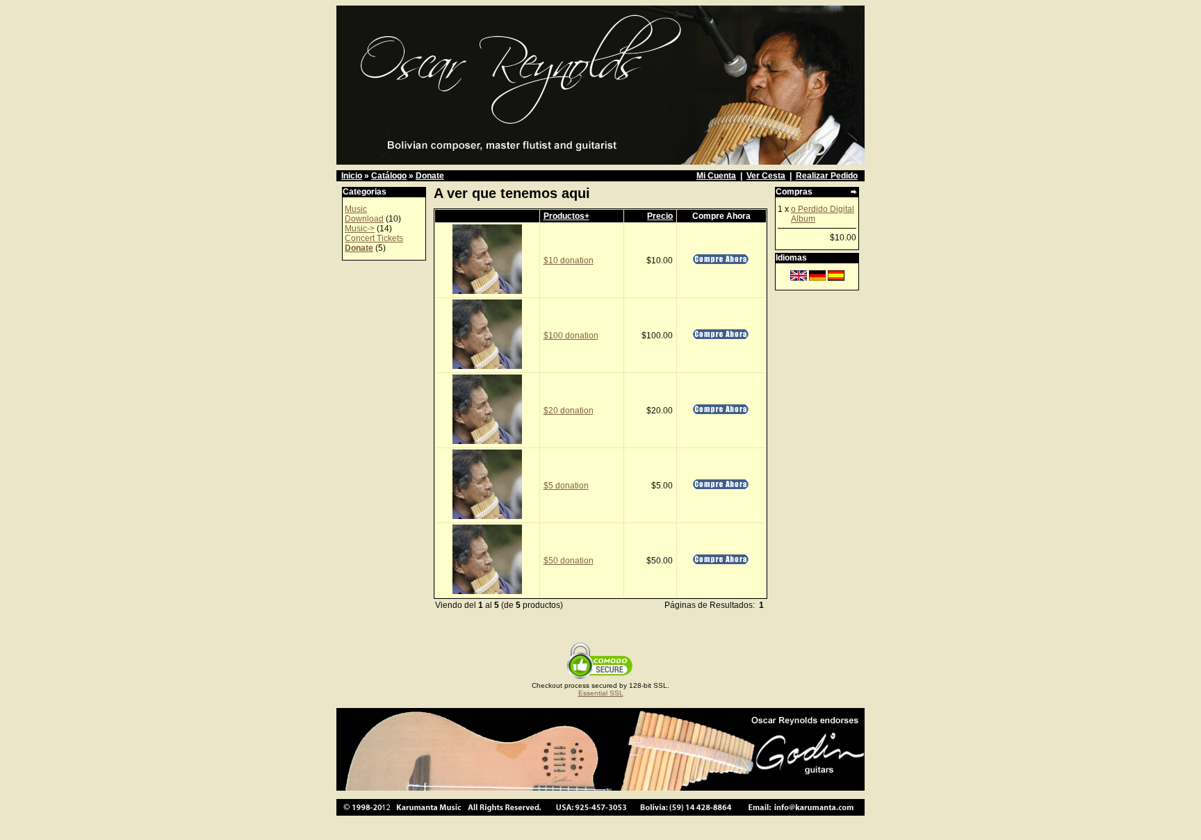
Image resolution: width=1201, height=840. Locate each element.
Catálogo (389, 176)
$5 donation (566, 486)
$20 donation (569, 410)
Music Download (364, 214)
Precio (660, 216)
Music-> (360, 228)
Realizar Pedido (827, 176)
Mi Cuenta (716, 176)
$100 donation (571, 335)
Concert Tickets (374, 238)
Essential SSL (600, 693)
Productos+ (566, 216)
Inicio (351, 176)
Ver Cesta (765, 176)
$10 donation (569, 260)
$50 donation (569, 561)
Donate (430, 176)
